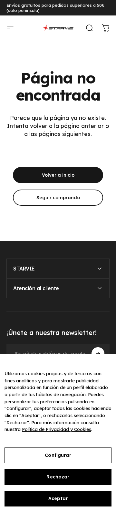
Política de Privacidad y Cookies (56, 429)
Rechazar (57, 477)
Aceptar (58, 498)
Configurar (58, 455)
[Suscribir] (98, 353)
